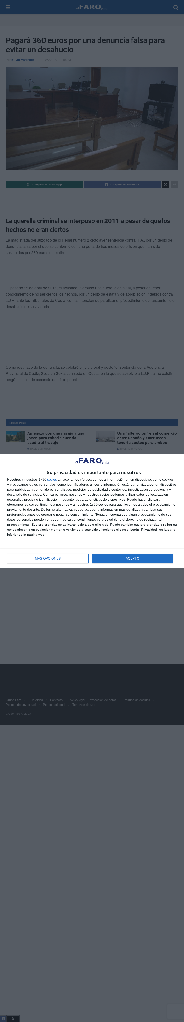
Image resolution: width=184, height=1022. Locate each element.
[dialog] (92, 511)
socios (52, 479)
